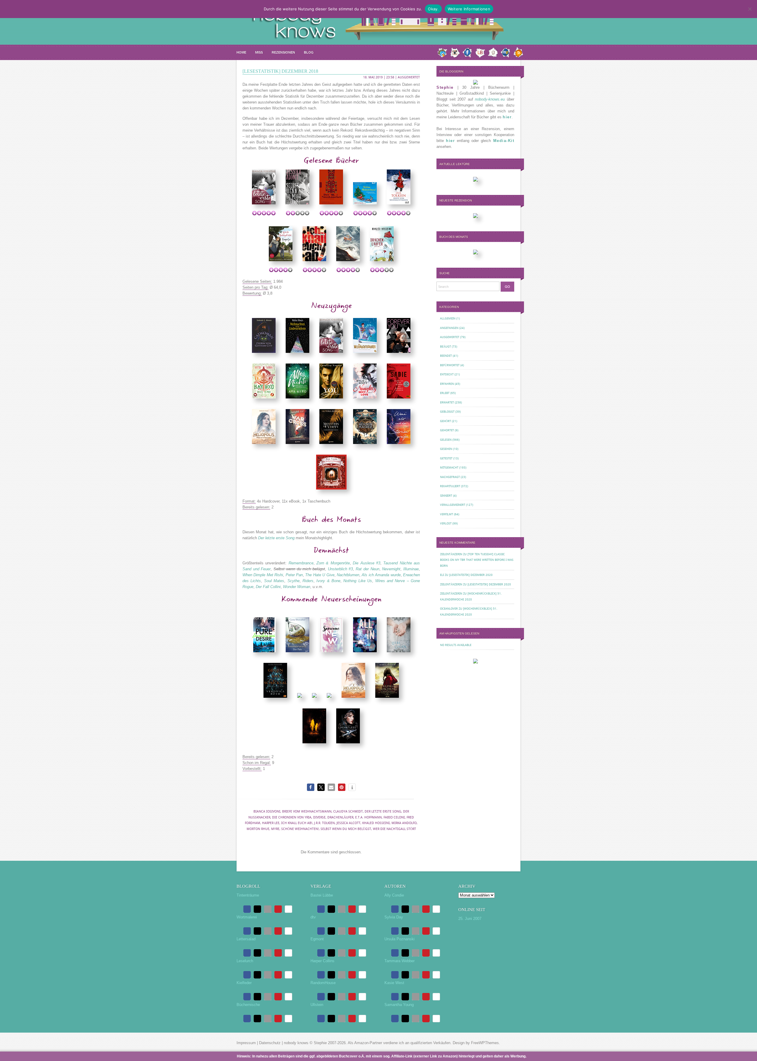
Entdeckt (447, 374)
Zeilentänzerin (451, 554)
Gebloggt (447, 411)
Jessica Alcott (348, 823)
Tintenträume (248, 895)
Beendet (446, 355)
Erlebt (444, 393)
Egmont (317, 939)
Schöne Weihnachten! (300, 829)
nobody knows (296, 1043)
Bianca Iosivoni (266, 811)
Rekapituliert (450, 486)
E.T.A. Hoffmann (368, 817)
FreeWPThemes (485, 1043)
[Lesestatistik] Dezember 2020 (471, 574)
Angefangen (449, 328)
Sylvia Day (393, 917)
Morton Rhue (258, 829)
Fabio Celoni (394, 817)
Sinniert (446, 495)
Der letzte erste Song (383, 811)
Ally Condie (394, 895)
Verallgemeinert (452, 504)
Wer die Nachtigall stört (394, 829)
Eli (442, 574)
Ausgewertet (409, 77)
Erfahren (447, 383)
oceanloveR (449, 608)
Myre (275, 829)
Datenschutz (270, 1043)
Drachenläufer (340, 817)
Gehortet (447, 430)
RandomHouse (323, 983)
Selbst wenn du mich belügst (346, 829)
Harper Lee (270, 823)
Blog (309, 52)
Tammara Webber (399, 961)
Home (241, 52)
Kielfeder (244, 983)
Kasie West (394, 983)
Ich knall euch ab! (296, 823)
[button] (310, 787)
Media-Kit (504, 140)
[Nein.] (750, 9)
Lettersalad (246, 939)
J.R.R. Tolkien (324, 823)
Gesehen (446, 448)
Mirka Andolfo (404, 823)
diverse (319, 817)
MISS (259, 52)
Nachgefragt (450, 477)
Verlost (446, 523)
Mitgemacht (449, 467)
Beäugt (445, 346)
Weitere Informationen (469, 9)
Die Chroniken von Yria (291, 817)
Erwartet (447, 402)
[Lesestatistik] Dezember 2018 (280, 71)
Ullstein (316, 1004)
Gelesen (446, 439)
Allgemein (447, 318)
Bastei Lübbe (321, 895)
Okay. (433, 9)
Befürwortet (450, 365)
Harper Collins (322, 961)
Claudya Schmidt (348, 811)
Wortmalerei (247, 917)
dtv (313, 917)
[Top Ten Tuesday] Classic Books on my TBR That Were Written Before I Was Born (476, 560)
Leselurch (245, 961)
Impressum (246, 1043)
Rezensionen (283, 52)
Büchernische (248, 1004)
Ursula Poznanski (399, 939)
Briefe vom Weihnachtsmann (306, 811)
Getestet (446, 458)
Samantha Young (399, 1004)
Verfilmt (446, 514)
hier (507, 117)
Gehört (445, 421)
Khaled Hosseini (376, 823)
